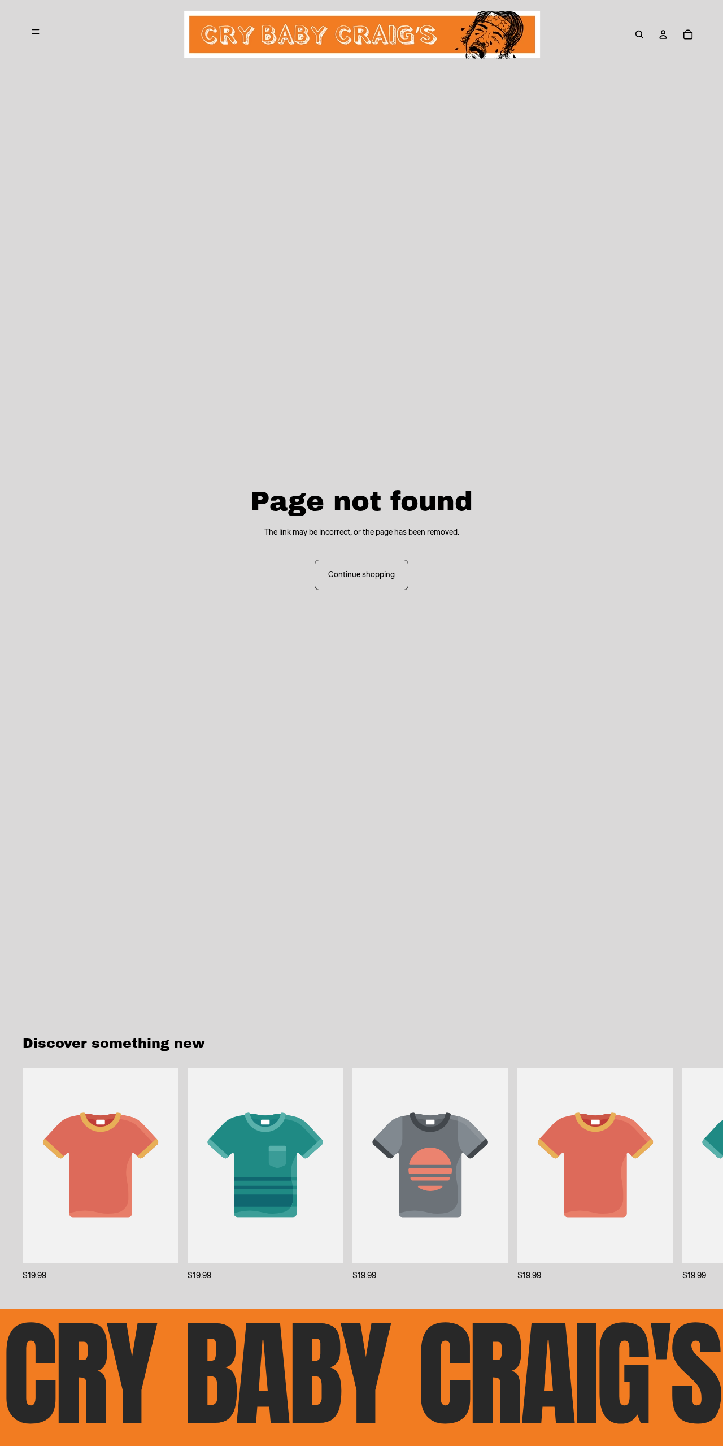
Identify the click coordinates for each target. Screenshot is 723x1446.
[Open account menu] (663, 34)
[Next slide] (688, 1174)
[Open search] (639, 34)
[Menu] (36, 34)
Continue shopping (361, 575)
